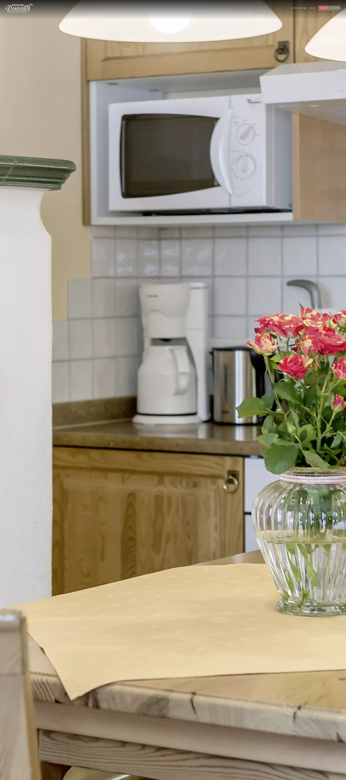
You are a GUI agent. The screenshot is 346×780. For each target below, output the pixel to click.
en (314, 8)
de (310, 8)
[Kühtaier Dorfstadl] (19, 8)
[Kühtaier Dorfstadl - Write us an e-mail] (305, 8)
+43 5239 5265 (297, 8)
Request (323, 8)
